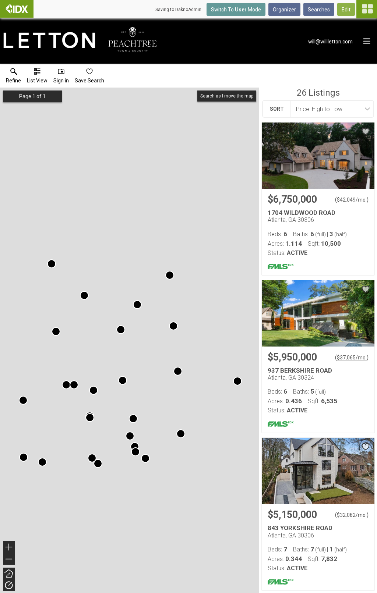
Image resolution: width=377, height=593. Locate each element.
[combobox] (329, 109)
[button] (37, 77)
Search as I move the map (226, 96)
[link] (13, 77)
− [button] (9, 560)
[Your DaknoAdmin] (17, 9)
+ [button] (9, 548)
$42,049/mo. (352, 200)
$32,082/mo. (352, 515)
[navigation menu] (366, 9)
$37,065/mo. (352, 358)
